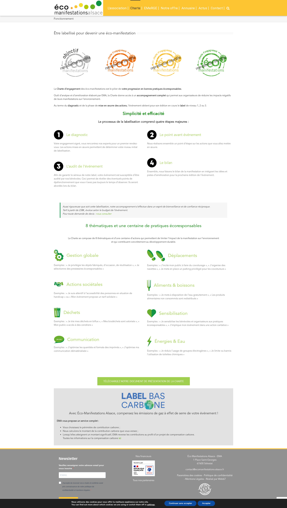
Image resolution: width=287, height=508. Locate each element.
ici (120, 438)
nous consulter (103, 213)
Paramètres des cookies (189, 475)
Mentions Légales (194, 479)
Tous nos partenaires (143, 480)
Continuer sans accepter (180, 503)
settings (151, 504)
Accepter (206, 503)
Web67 (222, 479)
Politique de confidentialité (218, 475)
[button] (227, 8)
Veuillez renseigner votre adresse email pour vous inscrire (81, 467)
